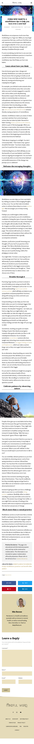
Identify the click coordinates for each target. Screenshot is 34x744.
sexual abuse (13, 338)
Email (4, 678)
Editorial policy (24, 719)
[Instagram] (17, 712)
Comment (5, 648)
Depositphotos (8, 575)
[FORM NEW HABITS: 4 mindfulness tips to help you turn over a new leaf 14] (17, 182)
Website (20, 678)
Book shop (15, 719)
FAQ (20, 726)
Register (26, 726)
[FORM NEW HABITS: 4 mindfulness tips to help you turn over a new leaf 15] (17, 405)
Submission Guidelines (12, 726)
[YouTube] (21, 712)
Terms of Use (12, 722)
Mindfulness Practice (17, 27)
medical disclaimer (21, 559)
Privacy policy (21, 722)
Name (4, 670)
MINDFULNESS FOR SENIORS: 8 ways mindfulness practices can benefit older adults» (17, 566)
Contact (17, 730)
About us (8, 719)
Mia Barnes (7, 27)
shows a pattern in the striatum (20, 122)
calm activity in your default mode (14, 110)
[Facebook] (13, 712)
